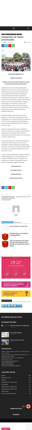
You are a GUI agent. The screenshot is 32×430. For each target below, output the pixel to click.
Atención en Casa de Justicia (17, 340)
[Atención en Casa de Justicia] (5, 342)
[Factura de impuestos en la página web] (5, 327)
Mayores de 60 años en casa (23, 196)
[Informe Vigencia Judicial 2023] (5, 228)
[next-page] (5, 250)
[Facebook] (2, 45)
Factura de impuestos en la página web (19, 325)
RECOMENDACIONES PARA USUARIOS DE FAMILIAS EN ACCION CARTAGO (8, 198)
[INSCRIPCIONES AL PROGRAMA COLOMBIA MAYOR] (5, 236)
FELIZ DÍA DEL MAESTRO (16, 332)
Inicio (2, 32)
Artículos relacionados (7, 222)
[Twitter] (6, 45)
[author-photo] (16, 212)
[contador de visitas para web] (11, 307)
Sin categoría (19, 34)
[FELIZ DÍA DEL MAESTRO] (5, 334)
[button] (28, 406)
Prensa (4, 42)
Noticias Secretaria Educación (11, 34)
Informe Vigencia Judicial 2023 (18, 226)
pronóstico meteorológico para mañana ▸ (16, 277)
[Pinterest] (9, 45)
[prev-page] (2, 250)
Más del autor (18, 222)
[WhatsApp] (13, 45)
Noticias (7, 32)
